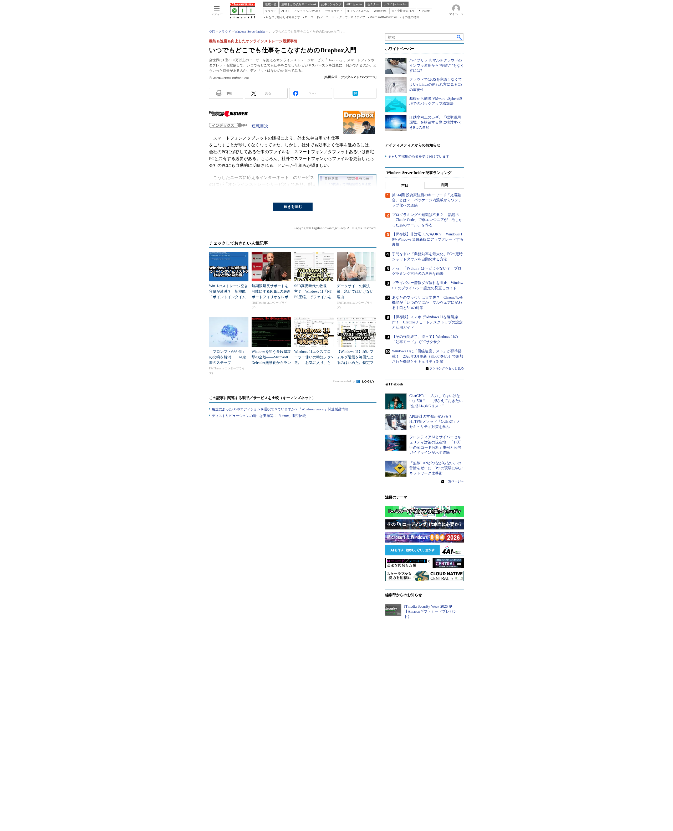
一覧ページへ (454, 481)
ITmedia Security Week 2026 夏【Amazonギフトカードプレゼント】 (430, 612)
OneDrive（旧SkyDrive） (273, 191)
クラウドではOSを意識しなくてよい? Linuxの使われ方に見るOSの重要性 (435, 85)
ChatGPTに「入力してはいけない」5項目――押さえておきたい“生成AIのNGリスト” (436, 401)
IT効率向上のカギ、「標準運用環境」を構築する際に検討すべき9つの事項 (435, 122)
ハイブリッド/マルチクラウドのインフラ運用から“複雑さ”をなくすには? (436, 65)
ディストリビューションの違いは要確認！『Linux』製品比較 (259, 416)
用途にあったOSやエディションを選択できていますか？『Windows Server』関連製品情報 (280, 409)
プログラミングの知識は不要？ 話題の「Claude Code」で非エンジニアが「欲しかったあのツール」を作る (427, 220)
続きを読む (293, 207)
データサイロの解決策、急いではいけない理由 (355, 291)
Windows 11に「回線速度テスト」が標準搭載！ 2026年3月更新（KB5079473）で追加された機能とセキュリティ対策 (427, 356)
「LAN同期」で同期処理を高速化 (347, 184)
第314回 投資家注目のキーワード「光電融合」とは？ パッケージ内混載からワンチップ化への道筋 (427, 200)
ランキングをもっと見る (446, 368)
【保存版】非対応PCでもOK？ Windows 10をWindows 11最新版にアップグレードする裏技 (427, 239)
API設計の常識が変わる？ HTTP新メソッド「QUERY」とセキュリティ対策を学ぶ (435, 422)
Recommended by (344, 381)
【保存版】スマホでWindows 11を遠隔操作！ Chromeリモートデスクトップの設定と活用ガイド (427, 322)
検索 (459, 37)
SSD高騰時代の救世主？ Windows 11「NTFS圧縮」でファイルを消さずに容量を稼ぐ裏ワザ (313, 297)
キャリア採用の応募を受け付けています (418, 156)
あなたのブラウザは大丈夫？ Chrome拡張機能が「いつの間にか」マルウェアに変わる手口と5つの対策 (427, 303)
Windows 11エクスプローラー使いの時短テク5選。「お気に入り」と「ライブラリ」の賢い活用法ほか (313, 363)
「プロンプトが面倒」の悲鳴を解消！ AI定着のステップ (227, 357)
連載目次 (260, 126)
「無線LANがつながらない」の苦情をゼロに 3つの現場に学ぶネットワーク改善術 (436, 468)
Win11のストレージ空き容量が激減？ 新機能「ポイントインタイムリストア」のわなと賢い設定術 (228, 297)
